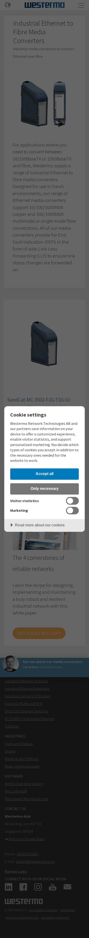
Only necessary (45, 488)
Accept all (44, 473)
